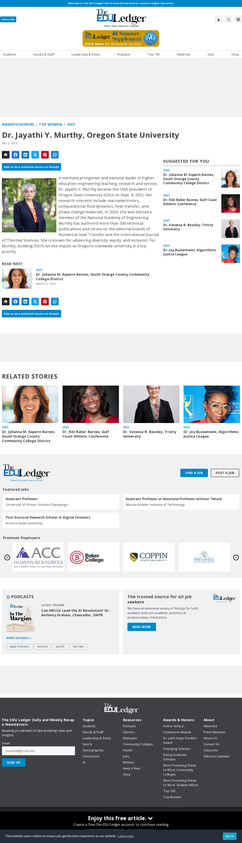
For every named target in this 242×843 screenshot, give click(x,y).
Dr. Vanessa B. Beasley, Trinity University (188, 227)
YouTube (78, 646)
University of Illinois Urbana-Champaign (37, 504)
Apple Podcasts (19, 646)
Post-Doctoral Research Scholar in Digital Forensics (48, 517)
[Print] (5, 155)
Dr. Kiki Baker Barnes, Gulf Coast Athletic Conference (190, 202)
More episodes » (18, 638)
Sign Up (13, 762)
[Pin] (45, 155)
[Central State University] (93, 557)
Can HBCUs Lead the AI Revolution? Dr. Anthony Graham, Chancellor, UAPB (75, 612)
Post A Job (225, 473)
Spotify (60, 646)
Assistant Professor (22, 499)
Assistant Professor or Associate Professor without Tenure (174, 499)
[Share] (15, 155)
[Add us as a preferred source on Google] (55, 155)
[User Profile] (218, 19)
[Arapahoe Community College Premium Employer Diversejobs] (149, 557)
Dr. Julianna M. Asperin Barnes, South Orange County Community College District (92, 276)
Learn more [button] (126, 836)
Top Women (50, 124)
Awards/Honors (18, 124)
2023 (71, 124)
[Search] (228, 19)
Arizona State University (24, 523)
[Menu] (238, 19)
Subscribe (8, 19)
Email (6, 743)
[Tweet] (35, 155)
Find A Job (194, 473)
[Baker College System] (204, 557)
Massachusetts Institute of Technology (155, 504)
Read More (142, 627)
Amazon (42, 646)
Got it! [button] (230, 836)
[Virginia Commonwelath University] (38, 557)
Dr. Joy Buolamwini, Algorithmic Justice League (189, 252)
